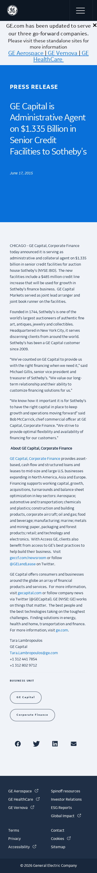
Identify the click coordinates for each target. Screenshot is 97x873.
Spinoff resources (65, 791)
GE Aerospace (25, 53)
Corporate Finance (32, 714)
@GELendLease (23, 564)
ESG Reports (61, 808)
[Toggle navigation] (81, 10)
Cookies (61, 839)
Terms (13, 831)
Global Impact (66, 816)
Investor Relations (66, 800)
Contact (57, 831)
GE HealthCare (61, 56)
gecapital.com (30, 593)
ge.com (62, 630)
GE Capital (26, 697)
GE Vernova (62, 53)
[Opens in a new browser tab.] (19, 743)
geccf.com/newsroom (28, 558)
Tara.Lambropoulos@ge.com (34, 653)
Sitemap (58, 847)
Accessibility (22, 847)
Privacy (14, 839)
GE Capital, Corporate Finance (35, 459)
